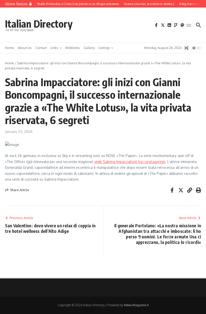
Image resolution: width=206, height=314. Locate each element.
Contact (41, 48)
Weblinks (72, 48)
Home (9, 48)
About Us (25, 48)
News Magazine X (136, 305)
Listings (104, 48)
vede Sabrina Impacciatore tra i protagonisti (129, 162)
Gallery (89, 48)
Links (54, 48)
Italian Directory (39, 23)
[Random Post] (186, 48)
